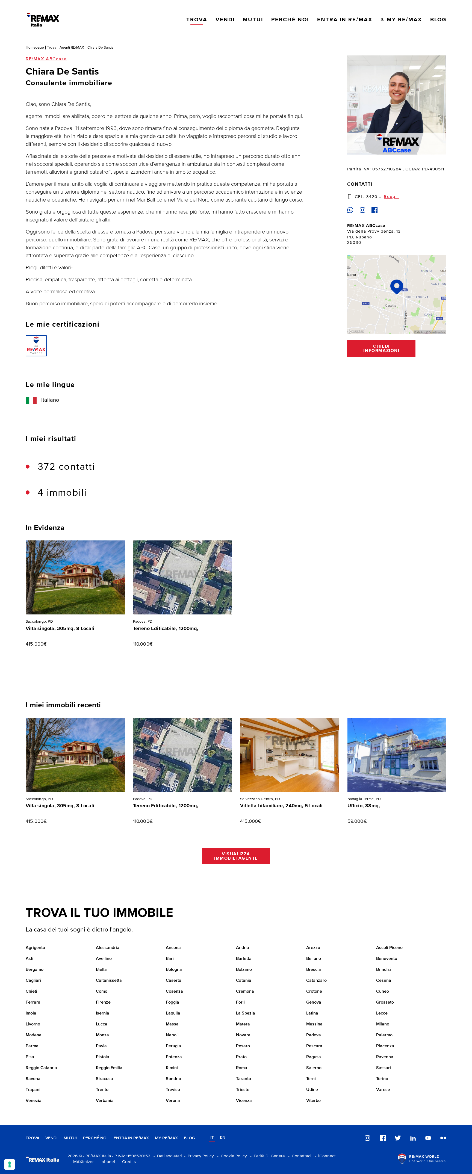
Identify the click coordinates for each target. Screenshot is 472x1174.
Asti (29, 959)
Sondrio (173, 1079)
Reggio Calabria (41, 1068)
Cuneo (382, 991)
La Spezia (245, 1013)
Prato (241, 1057)
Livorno (33, 1024)
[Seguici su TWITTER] (398, 1138)
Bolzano (244, 970)
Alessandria (107, 948)
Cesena (383, 980)
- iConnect (324, 1156)
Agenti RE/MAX (72, 47)
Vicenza (244, 1101)
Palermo (384, 1035)
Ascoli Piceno (389, 948)
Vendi (51, 1138)
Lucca (101, 1024)
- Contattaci (298, 1156)
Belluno (313, 959)
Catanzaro (316, 980)
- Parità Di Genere (266, 1156)
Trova (51, 47)
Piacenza (385, 1046)
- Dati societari (166, 1156)
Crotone (314, 991)
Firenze (103, 1002)
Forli (240, 1002)
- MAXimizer (80, 1162)
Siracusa (104, 1079)
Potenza (174, 1057)
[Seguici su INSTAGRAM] (367, 1138)
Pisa (30, 1057)
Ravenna (384, 1057)
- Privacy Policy (198, 1156)
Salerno (313, 1068)
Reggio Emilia (109, 1068)
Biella (101, 970)
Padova (313, 1035)
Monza (102, 1035)
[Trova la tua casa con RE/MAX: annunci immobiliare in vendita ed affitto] (43, 20)
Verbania (105, 1101)
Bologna (174, 970)
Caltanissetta (109, 980)
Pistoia (102, 1057)
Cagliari (33, 980)
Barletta (244, 959)
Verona (173, 1101)
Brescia (313, 970)
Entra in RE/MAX (131, 1138)
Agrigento (35, 948)
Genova (313, 1002)
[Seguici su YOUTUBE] (428, 1138)
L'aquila (173, 1013)
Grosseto (385, 1002)
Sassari (383, 1068)
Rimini (172, 1068)
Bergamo (34, 970)
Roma (241, 1068)
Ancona (173, 948)
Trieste (242, 1090)
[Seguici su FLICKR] (443, 1138)
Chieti (31, 991)
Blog (189, 1138)
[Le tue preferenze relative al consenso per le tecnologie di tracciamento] (9, 1164)
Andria (242, 948)
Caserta (173, 980)
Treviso (173, 1090)
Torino (382, 1079)
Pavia (101, 1046)
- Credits (126, 1162)
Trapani (33, 1090)
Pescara (314, 1046)
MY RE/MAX (166, 1138)
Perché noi (95, 1138)
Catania (243, 980)
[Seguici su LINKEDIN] (413, 1138)
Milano (382, 1024)
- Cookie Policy (231, 1156)
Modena (34, 1035)
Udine (312, 1090)
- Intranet (105, 1162)
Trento (102, 1090)
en (222, 1137)
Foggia (172, 1002)
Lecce (382, 1013)
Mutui (70, 1138)
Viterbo (313, 1101)
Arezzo (313, 948)
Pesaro (243, 1046)
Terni (311, 1079)
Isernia (102, 1013)
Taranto (243, 1079)
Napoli (172, 1035)
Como (101, 991)
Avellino (104, 959)
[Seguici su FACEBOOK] (383, 1138)
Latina (312, 1013)
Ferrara (33, 1002)
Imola (31, 1013)
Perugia (173, 1046)
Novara (243, 1035)
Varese (383, 1090)
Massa (172, 1024)
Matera (243, 1024)
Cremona (245, 991)
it (212, 1137)
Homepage (35, 47)
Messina (314, 1024)
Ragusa (313, 1057)
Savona (33, 1079)
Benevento (386, 959)
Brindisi (383, 970)
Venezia (34, 1101)
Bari (170, 959)
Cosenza (174, 991)
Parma (32, 1046)
